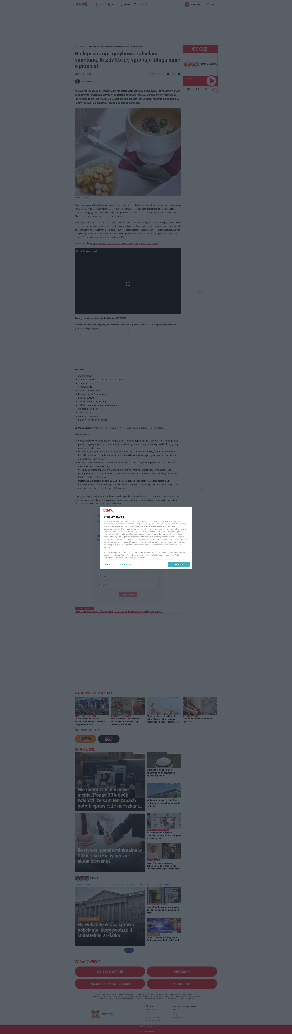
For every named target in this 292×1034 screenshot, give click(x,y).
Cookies (118, 558)
